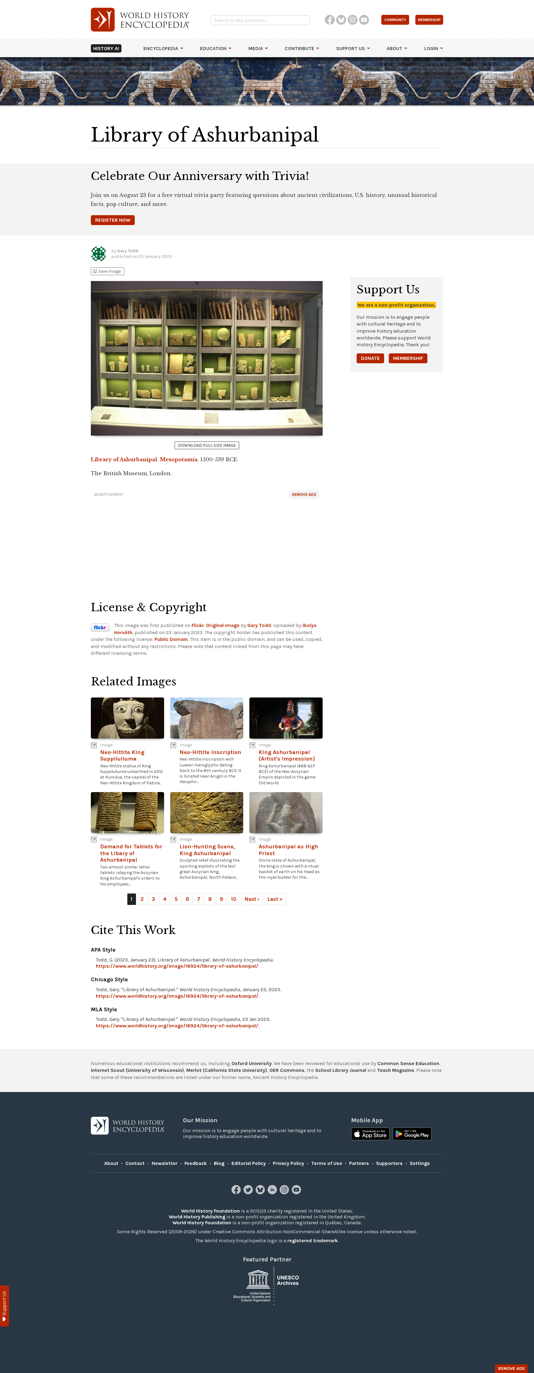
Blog (219, 1163)
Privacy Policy (288, 1163)
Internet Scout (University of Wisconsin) (137, 1070)
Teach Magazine (395, 1070)
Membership (408, 358)
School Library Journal (340, 1070)
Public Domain (171, 639)
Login (431, 48)
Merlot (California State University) (226, 1070)
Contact (135, 1163)
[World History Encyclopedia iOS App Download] (370, 1135)
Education (213, 48)
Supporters (389, 1163)
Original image (222, 625)
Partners (359, 1163)
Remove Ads (304, 494)
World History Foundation (210, 1211)
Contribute (299, 48)
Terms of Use (326, 1163)
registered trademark (312, 1240)
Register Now (112, 220)
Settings (420, 1163)
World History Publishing (197, 1217)
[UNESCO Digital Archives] (267, 1285)
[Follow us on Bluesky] (261, 1193)
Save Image (106, 271)
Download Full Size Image (207, 445)
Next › (251, 899)
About (394, 48)
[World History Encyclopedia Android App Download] (412, 1135)
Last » (275, 899)
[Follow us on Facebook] (236, 1193)
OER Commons (286, 1070)
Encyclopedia (160, 48)
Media (255, 48)
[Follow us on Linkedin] (273, 1193)
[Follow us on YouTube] (297, 1193)
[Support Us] (4, 1306)
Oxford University (251, 1063)
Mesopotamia (178, 459)
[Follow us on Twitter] (249, 1193)
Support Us (350, 48)
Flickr (198, 625)
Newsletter (164, 1163)
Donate (370, 358)
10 (233, 899)
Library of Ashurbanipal (124, 459)
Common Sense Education (408, 1063)
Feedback (195, 1163)
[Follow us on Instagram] (285, 1193)
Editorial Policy (248, 1163)
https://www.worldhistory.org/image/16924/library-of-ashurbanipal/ (177, 966)
